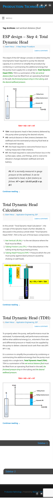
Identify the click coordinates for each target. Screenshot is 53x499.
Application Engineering (25, 215)
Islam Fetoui (9, 47)
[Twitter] (45, 6)
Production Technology (24, 6)
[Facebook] (37, 6)
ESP (36, 215)
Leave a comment (41, 51)
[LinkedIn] (49, 6)
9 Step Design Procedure (25, 47)
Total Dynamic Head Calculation (20, 207)
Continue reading (11, 191)
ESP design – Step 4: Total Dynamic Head (25, 39)
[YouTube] (41, 6)
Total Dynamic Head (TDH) (26, 317)
